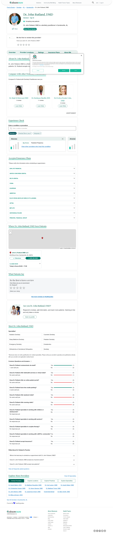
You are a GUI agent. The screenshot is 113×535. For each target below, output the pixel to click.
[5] (29, 44)
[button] (31, 361)
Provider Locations (27, 52)
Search (93, 2)
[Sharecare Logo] (17, 2)
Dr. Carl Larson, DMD (51, 485)
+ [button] (10, 231)
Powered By (10, 503)
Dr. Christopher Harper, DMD (17, 488)
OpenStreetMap (67, 248)
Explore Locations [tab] (33, 481)
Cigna (11, 183)
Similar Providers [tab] (16, 481)
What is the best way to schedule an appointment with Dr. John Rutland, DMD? (33, 455)
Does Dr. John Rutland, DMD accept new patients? (25, 464)
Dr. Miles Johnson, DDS (16, 495)
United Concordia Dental (18, 173)
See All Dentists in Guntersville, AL (17, 500)
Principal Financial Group (18, 218)
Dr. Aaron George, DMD (36, 488)
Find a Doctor (11, 7)
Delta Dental (14, 178)
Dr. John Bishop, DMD (15, 492)
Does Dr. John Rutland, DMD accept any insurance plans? (27, 460)
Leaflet (61, 248)
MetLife (12, 208)
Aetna (12, 203)
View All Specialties (70, 476)
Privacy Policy (42, 64)
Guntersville (30, 7)
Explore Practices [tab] (50, 481)
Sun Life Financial (16, 168)
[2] (20, 44)
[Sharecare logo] (25, 511)
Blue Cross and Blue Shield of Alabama (23, 198)
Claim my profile (30, 317)
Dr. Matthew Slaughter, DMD (33, 485)
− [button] (10, 233)
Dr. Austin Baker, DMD (67, 485)
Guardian (13, 188)
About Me (67, 52)
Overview (12, 52)
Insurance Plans (54, 52)
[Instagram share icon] (97, 531)
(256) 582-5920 (34, 258)
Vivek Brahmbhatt (49, 492)
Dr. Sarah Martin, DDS (15, 485)
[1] (18, 44)
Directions (18, 258)
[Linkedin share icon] (99, 531)
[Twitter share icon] (102, 531)
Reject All (63, 70)
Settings (38, 70)
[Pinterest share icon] (105, 531)
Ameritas (13, 193)
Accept (76, 70)
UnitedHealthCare (16, 213)
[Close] (81, 55)
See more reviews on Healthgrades (42, 297)
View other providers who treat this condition (36, 146)
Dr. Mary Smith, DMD (64, 492)
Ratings (41, 52)
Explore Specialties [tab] (67, 481)
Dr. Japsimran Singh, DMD (33, 492)
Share (16, 29)
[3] (23, 44)
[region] (57, 64)
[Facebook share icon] (94, 531)
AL (24, 7)
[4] (26, 44)
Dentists (19, 7)
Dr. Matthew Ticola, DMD (53, 488)
